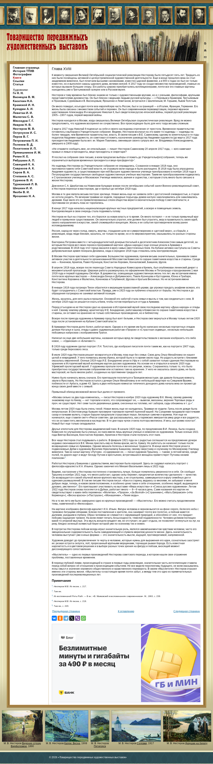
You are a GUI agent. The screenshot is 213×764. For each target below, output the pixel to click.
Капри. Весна (72, 743)
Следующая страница (186, 611)
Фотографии (22, 74)
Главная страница (26, 67)
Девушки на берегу (196, 743)
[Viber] (77, 618)
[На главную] (205, 43)
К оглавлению (126, 611)
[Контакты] (205, 57)
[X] (71, 618)
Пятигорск (100, 746)
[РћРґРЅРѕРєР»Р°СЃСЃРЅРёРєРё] (60, 618)
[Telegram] (65, 618)
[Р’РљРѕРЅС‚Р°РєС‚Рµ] (54, 618)
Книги (17, 77)
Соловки (142, 743)
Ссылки (18, 81)
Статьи (18, 84)
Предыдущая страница (66, 611)
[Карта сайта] (205, 51)
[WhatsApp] (83, 618)
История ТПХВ (23, 71)
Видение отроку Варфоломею (26, 745)
